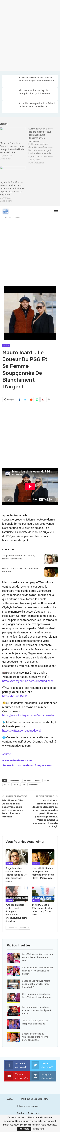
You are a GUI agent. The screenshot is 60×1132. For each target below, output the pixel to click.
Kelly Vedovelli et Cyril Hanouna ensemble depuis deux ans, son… (37, 957)
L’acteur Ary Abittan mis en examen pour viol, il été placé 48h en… (36, 1010)
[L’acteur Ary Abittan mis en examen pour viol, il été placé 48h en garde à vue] (13, 1011)
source (6, 754)
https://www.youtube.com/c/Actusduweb (28, 681)
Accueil (10, 1099)
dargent (27, 780)
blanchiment (15, 780)
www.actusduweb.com (17, 760)
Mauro (15, 784)
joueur (6, 784)
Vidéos (6, 345)
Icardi (46, 780)
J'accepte (24, 1129)
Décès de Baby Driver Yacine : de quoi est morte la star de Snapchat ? (36, 984)
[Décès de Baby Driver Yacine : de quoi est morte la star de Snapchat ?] (13, 984)
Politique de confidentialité (34, 1099)
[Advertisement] (30, 35)
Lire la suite (38, 1129)
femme (37, 780)
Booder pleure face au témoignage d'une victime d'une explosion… (35, 1037)
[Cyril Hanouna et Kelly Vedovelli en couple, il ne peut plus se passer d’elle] (13, 971)
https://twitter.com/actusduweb (22, 730)
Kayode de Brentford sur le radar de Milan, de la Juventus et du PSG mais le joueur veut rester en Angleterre (12, 188)
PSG (23, 784)
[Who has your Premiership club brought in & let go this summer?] (10, 94)
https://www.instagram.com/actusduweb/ (28, 715)
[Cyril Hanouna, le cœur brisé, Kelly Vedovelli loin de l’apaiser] (13, 998)
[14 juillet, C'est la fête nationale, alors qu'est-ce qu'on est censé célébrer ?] (43, 894)
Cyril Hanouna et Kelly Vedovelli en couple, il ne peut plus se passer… (37, 970)
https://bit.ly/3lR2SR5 (15, 696)
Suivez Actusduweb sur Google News (27, 765)
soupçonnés (34, 784)
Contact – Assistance (28, 1113)
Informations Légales (27, 1106)
